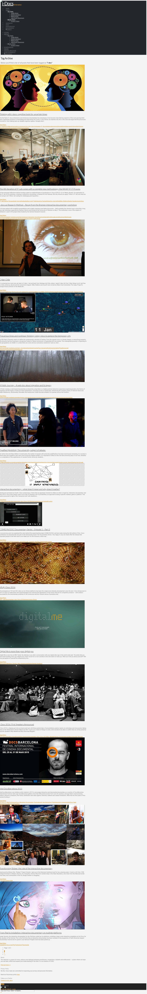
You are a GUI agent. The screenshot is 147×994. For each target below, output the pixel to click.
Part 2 (39, 541)
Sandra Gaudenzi (73, 201)
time (15, 350)
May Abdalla (50, 736)
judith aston (49, 501)
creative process (19, 126)
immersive (35, 397)
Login (14, 989)
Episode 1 (26, 541)
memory (49, 397)
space (5, 350)
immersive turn (41, 501)
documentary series (17, 541)
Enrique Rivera (11, 292)
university (78, 462)
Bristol (17, 736)
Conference (12, 802)
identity (29, 397)
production (19, 219)
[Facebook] (1, 984)
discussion (10, 462)
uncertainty (25, 128)
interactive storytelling (53, 201)
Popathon (62, 348)
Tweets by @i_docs (7, 980)
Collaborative (10, 126)
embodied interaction (13, 501)
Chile (5, 292)
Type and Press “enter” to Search (10, 991)
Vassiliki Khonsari (77, 736)
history (22, 397)
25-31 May (6, 802)
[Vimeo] (3, 984)
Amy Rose (12, 736)
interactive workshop (28, 292)
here (18, 974)
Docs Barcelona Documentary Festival (27, 802)
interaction (26, 348)
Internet (45, 217)
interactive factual (41, 201)
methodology (61, 217)
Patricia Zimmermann (60, 736)
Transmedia (25, 945)
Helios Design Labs (14, 663)
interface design (40, 348)
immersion (33, 501)
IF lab (34, 201)
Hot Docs (7, 945)
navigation (56, 348)
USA (11, 880)
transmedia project (46, 541)
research (25, 219)
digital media (10, 217)
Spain (73, 462)
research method (33, 219)
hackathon (26, 201)
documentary (18, 217)
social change (67, 462)
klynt (49, 217)
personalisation (27, 663)
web (39, 219)
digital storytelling (18, 201)
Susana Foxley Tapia (71, 292)
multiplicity (77, 126)
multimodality (60, 126)
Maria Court (38, 292)
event (40, 802)
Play (14, 945)
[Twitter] (2, 984)
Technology (10, 350)
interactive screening (61, 802)
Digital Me (5, 663)
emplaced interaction (28, 217)
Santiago (62, 292)
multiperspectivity (69, 126)
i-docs (32, 126)
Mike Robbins (64, 201)
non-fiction (33, 599)
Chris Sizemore (23, 736)
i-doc (29, 126)
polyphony (15, 128)
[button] (18, 5)
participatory (8, 128)
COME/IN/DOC (7, 541)
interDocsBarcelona (8, 804)
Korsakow (54, 217)
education (24, 462)
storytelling (69, 397)
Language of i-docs (40, 126)
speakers (69, 736)
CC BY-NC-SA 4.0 (6, 989)
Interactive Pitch (50, 802)
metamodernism (51, 126)
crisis (25, 126)
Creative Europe (8, 201)
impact (32, 462)
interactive (40, 217)
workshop (81, 201)
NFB (7, 219)
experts (32, 541)
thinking (20, 128)
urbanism (19, 350)
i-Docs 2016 (26, 501)
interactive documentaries (48, 462)
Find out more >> (6, 965)
